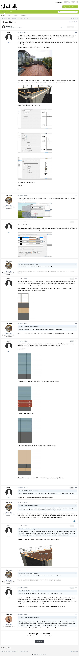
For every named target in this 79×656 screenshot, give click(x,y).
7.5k (8, 205)
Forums (3, 15)
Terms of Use (35, 654)
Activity (10, 11)
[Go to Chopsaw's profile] (8, 200)
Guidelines (16, 15)
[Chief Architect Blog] (77, 2)
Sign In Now (39, 641)
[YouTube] (67, 2)
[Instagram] (69, 2)
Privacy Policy (43, 654)
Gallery (9, 15)
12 (9, 42)
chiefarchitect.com (58, 2)
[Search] (76, 12)
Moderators (23, 15)
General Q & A (18, 28)
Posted (22, 32)
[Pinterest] (72, 2)
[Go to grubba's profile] (3, 27)
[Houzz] (74, 2)
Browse (4, 11)
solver (33, 264)
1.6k (8, 624)
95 (11, 205)
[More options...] (76, 32)
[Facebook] (65, 2)
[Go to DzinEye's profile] (8, 619)
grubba (10, 26)
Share (63, 27)
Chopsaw (9, 195)
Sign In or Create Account (70, 7)
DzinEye (9, 614)
